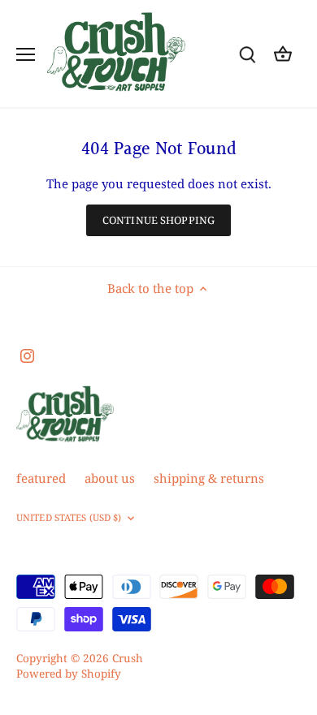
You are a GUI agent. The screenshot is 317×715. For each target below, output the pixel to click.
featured (41, 478)
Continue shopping (158, 220)
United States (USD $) (68, 517)
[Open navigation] (25, 54)
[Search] (247, 54)
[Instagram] (27, 355)
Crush (127, 658)
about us (110, 478)
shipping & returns (209, 478)
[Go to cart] (283, 54)
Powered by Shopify (68, 673)
